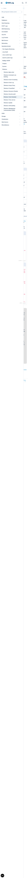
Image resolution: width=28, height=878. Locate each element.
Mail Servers (5, 40)
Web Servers (5, 122)
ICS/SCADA (5, 31)
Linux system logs (7, 55)
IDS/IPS (4, 34)
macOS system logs (7, 57)
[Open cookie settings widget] (2, 875)
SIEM (3, 113)
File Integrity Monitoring (8, 49)
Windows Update (8, 102)
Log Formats (5, 37)
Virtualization (5, 119)
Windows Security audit (10, 94)
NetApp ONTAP (6, 60)
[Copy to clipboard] (24, 260)
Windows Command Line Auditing (10, 75)
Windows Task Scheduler (10, 97)
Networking (4, 43)
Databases (4, 20)
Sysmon (4, 66)
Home (4, 8)
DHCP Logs (5, 26)
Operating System (6, 46)
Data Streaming (5, 23)
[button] (3, 2)
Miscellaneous (5, 125)
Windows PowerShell (9, 88)
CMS (3, 17)
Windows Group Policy (9, 85)
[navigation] (20, 17)
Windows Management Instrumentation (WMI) (9, 109)
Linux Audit (5, 52)
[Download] (23, 260)
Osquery (4, 63)
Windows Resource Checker (11, 91)
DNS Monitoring (6, 29)
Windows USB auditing (9, 105)
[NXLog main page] (9, 3)
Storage (4, 116)
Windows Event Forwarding (10, 79)
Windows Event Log (9, 82)
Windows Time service (9, 100)
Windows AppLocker (9, 72)
